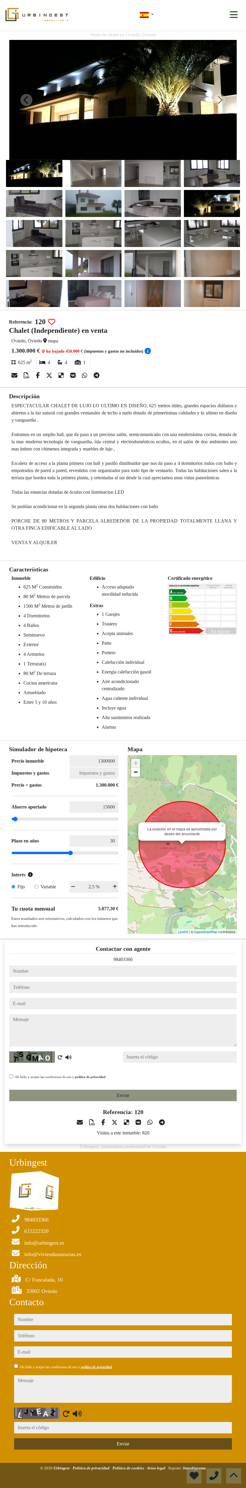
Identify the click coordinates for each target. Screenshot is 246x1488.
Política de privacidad (91, 1468)
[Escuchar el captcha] (68, 1057)
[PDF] (27, 375)
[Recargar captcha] (60, 1057)
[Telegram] (96, 375)
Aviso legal (156, 1468)
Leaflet (183, 931)
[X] (50, 375)
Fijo (21, 886)
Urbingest (61, 1468)
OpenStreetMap (205, 931)
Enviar (123, 1095)
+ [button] (136, 763)
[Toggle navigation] (233, 14)
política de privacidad (90, 1077)
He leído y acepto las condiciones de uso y (60, 1077)
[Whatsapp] (85, 375)
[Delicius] (61, 375)
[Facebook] (38, 375)
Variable (48, 886)
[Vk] (73, 375)
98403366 (123, 959)
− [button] (136, 772)
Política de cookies (128, 1468)
